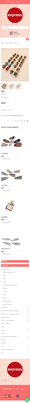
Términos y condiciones (15, 3)
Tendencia (3, 343)
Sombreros (3, 340)
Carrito (17, 1)
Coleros (4, 279)
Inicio (2, 43)
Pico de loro (5, 291)
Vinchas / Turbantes (7, 304)
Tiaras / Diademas (7, 301)
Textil (2, 346)
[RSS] (8, 381)
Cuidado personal (5, 317)
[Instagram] (5, 381)
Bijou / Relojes (4, 307)
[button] (27, 49)
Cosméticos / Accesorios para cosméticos (10, 314)
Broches (4, 275)
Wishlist (12, 1)
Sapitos (4, 298)
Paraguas (3, 333)
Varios (2, 353)
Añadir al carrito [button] (6, 158)
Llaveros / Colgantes (5, 324)
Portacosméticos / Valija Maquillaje (9, 336)
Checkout (22, 1)
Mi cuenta (7, 1)
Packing (3, 330)
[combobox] (15, 27)
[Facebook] (2, 381)
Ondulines (5, 288)
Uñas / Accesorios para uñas (7, 349)
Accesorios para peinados (8, 272)
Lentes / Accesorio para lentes (8, 320)
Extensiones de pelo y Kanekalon (10, 285)
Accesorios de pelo (8, 43)
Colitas (4, 282)
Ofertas (2, 327)
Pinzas (15, 43)
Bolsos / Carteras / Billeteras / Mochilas (9, 311)
